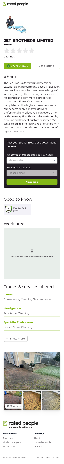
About (37, 438)
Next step (32, 181)
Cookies (57, 457)
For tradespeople (42, 442)
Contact (38, 446)
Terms (48, 457)
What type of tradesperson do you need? (30, 155)
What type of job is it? (19, 167)
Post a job (8, 438)
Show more (17, 338)
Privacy (39, 457)
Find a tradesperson (13, 442)
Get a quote (46, 65)
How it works (9, 446)
